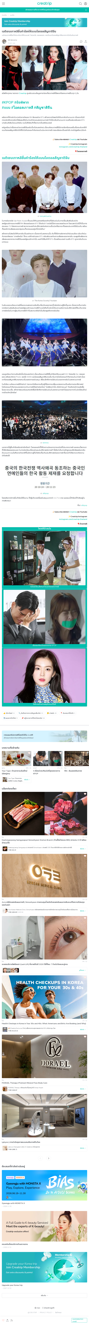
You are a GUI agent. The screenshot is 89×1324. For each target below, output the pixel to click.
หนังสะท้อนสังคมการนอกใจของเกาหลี (44, 586)
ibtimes (46, 442)
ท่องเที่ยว (4, 15)
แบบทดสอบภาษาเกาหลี (77, 1320)
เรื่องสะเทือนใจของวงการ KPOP (44, 645)
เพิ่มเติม (43, 1295)
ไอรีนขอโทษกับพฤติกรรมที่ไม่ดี (44, 704)
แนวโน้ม (12, 15)
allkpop (45, 493)
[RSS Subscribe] (11, 1320)
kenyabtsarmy (45, 216)
